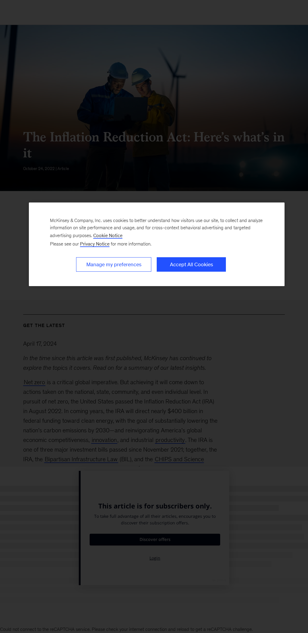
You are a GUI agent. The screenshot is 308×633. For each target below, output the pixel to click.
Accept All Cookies (191, 264)
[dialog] (157, 244)
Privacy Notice (94, 243)
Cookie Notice (107, 235)
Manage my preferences (113, 264)
